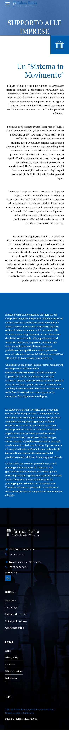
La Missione (11, 677)
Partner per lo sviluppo (16, 621)
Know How (10, 600)
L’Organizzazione (14, 671)
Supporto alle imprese (15, 614)
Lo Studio (10, 664)
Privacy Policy (11, 657)
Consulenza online (14, 627)
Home (8, 650)
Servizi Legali (11, 607)
